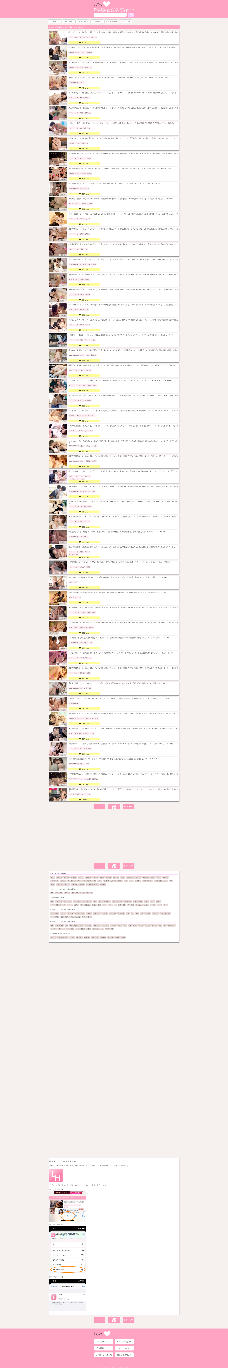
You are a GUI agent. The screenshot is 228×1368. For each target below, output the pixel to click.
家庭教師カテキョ (98, 929)
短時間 (123, 937)
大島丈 (159, 877)
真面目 (135, 925)
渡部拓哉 (102, 884)
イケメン (63, 913)
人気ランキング (62, 937)
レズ (52, 901)
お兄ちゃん (121, 913)
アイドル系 (105, 925)
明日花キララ (109, 929)
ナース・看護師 (80, 929)
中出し (152, 901)
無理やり (67, 893)
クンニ (105, 905)
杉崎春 (102, 877)
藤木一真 (116, 877)
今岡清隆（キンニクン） (134, 877)
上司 (128, 913)
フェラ (111, 905)
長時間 (117, 937)
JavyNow (103, 937)
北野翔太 (81, 877)
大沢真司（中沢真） (149, 877)
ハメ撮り (145, 905)
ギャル (141, 925)
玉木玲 (131, 881)
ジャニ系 (70, 913)
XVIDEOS (79, 937)
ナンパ (160, 905)
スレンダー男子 (165, 913)
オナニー (69, 905)
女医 (72, 929)
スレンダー (97, 925)
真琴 (171, 881)
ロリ (125, 925)
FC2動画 (71, 937)
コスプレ (153, 905)
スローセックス (117, 901)
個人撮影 (138, 905)
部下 (132, 913)
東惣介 (53, 877)
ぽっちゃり (88, 925)
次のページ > (128, 806)
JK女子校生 (171, 925)
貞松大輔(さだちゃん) (89, 881)
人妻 (52, 925)
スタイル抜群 (59, 925)
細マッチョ (97, 913)
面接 (124, 905)
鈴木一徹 (95, 877)
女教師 (89, 929)
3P (128, 905)
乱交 (132, 905)
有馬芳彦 (59, 877)
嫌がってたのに (76, 893)
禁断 (52, 893)
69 (115, 905)
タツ (126, 881)
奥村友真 (165, 877)
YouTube (110, 937)
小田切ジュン (55, 881)
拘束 (99, 905)
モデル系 (113, 925)
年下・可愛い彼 (86, 917)
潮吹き (76, 905)
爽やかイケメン (79, 913)
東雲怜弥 (88, 877)
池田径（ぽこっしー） (161, 881)
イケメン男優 (55, 913)
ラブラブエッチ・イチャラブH (83, 901)
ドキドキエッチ (87, 893)
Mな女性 (154, 925)
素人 (164, 925)
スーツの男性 (55, 917)
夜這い (146, 901)
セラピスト (155, 913)
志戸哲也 (106, 881)
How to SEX (127, 901)
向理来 (123, 877)
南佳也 (53, 884)
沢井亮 (100, 881)
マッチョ (89, 913)
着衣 (81, 905)
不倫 (61, 893)
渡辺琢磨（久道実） (92, 884)
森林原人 (74, 884)
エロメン (147, 913)
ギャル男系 (112, 913)
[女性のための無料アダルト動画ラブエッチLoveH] (103, 6)
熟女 (130, 925)
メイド (67, 929)
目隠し (94, 905)
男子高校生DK (65, 917)
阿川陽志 (73, 877)
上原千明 (66, 877)
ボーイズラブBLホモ (104, 901)
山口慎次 (81, 884)
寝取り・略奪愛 (137, 901)
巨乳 (66, 925)
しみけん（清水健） (117, 881)
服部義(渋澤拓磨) (147, 881)
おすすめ (53, 937)
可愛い (120, 925)
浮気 (56, 893)
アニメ (165, 905)
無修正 (158, 901)
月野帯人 (138, 881)
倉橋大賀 (63, 881)
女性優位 (87, 905)
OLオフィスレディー (57, 929)
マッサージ (58, 901)
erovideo (87, 937)
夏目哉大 (108, 877)
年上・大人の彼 (75, 917)
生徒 (141, 913)
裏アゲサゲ (95, 937)
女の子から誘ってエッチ (58, 905)
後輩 (137, 913)
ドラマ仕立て (68, 901)
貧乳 (160, 925)
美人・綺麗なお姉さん (76, 925)
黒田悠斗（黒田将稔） (74, 881)
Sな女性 (147, 925)
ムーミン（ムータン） (63, 884)
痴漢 (119, 905)
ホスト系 (104, 913)
